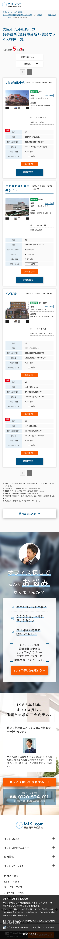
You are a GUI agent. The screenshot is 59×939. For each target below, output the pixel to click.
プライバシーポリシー (15, 893)
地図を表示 (49, 95)
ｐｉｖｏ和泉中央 (15, 82)
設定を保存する (29, 934)
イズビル (11, 293)
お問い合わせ (11, 876)
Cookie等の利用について (27, 909)
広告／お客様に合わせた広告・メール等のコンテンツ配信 (31, 927)
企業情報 (9, 857)
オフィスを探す (12, 839)
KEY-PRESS (12, 882)
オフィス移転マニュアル (16, 848)
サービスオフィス (13, 887)
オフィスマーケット (14, 866)
